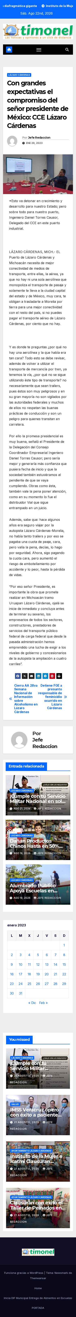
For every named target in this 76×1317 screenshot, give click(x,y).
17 (20, 974)
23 (12, 984)
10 (20, 964)
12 (38, 964)
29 (64, 984)
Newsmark (61, 1272)
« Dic (32, 1003)
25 (29, 984)
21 (55, 974)
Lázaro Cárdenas (19, 75)
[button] (67, 49)
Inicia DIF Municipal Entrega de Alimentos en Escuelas (38, 1298)
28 (55, 984)
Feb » (43, 1003)
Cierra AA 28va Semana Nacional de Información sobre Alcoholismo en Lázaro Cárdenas (26, 699)
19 (38, 974)
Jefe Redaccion (39, 137)
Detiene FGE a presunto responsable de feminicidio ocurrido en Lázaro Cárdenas (50, 697)
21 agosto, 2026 (27, 1075)
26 (38, 984)
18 (29, 974)
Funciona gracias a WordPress (24, 1272)
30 (12, 993)
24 (21, 984)
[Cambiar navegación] (38, 50)
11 (29, 964)
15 (64, 964)
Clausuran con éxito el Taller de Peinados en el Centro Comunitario (36, 1208)
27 (47, 984)
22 (64, 974)
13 (46, 964)
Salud (15, 1104)
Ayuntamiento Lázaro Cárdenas (31, 1151)
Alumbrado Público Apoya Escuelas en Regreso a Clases (33, 891)
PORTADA (38, 1307)
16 (12, 974)
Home (38, 1288)
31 (20, 993)
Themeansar (38, 1278)
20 (47, 974)
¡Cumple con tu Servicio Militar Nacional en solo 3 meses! (37, 801)
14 (55, 964)
